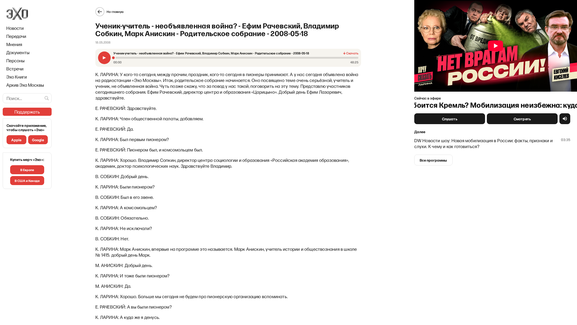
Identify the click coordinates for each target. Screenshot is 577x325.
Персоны (15, 60)
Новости (15, 28)
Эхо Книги (16, 77)
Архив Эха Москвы (25, 85)
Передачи (16, 36)
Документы (18, 52)
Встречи (14, 69)
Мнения (14, 44)
